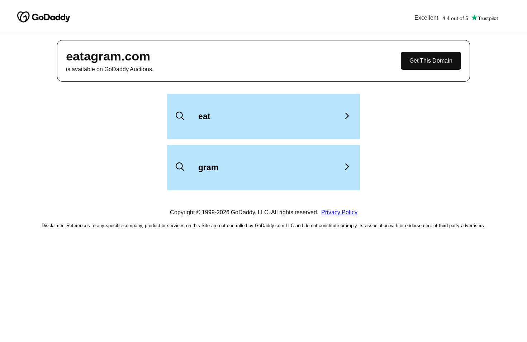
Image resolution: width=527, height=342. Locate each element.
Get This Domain (430, 61)
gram (208, 167)
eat (204, 116)
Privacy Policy (339, 212)
